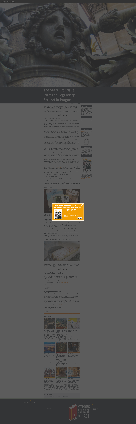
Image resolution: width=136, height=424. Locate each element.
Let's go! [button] (80, 218)
